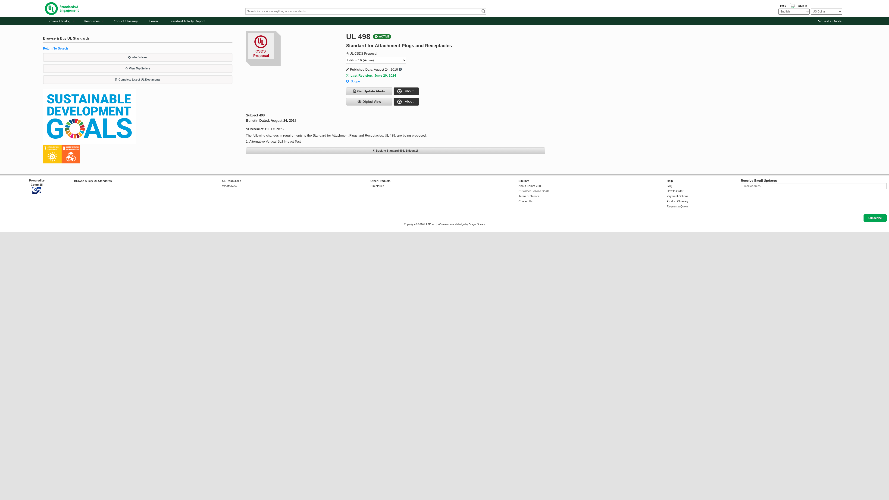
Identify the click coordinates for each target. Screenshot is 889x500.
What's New (139, 57)
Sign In (802, 5)
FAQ (669, 186)
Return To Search (55, 48)
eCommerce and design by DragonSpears (461, 224)
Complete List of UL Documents (139, 79)
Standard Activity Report (187, 21)
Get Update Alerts (371, 91)
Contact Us (525, 201)
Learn (153, 21)
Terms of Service (529, 196)
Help (783, 5)
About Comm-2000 (530, 186)
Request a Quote (829, 21)
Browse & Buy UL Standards (93, 181)
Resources (92, 21)
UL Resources (231, 181)
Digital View (372, 101)
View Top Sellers (139, 68)
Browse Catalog (59, 21)
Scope (355, 81)
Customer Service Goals (534, 191)
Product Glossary (125, 21)
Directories (377, 186)
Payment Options (677, 196)
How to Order (675, 191)
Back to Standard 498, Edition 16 (397, 150)
